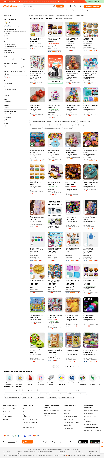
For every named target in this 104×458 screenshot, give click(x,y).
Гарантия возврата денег (29, 411)
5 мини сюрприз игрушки (13, 390)
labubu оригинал (28, 397)
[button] (54, 6)
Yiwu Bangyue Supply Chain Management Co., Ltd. (90, 48)
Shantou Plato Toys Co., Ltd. (37, 46)
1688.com (35, 449)
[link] (102, 442)
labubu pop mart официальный (39, 125)
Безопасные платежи (29, 408)
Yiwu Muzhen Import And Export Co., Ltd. (73, 82)
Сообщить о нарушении (70, 428)
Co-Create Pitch (7, 411)
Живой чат (66, 413)
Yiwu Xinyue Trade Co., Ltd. (54, 115)
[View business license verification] (66, 455)
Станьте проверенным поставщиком (90, 420)
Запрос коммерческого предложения (50, 414)
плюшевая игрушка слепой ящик (66, 390)
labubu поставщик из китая (67, 397)
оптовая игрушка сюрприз (13, 393)
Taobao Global (58, 449)
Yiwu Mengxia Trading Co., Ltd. (73, 258)
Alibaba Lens (11, 442)
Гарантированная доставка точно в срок (30, 415)
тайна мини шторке (83, 390)
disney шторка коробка (28, 390)
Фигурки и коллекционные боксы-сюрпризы (61, 15)
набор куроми (82, 125)
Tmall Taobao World (44, 449)
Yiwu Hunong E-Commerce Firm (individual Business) (55, 258)
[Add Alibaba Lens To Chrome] (27, 441)
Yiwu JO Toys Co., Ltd (88, 258)
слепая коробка (40, 397)
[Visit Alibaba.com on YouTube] (98, 430)
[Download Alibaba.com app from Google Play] (95, 441)
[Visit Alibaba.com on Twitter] (91, 430)
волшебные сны (52, 397)
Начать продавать (88, 413)
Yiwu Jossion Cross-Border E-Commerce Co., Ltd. (37, 114)
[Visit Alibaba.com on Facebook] (85, 430)
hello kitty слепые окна (37, 128)
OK (24, 59)
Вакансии (5, 419)
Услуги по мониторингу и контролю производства (30, 423)
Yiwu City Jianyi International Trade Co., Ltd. (73, 48)
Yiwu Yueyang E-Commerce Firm (90, 189)
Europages (75, 449)
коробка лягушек (68, 128)
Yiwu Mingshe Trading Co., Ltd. (90, 226)
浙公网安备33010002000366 (78, 455)
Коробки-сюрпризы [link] (80, 15)
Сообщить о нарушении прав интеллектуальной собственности (71, 424)
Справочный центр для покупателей (70, 409)
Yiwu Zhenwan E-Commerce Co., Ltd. (55, 50)
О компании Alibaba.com (10, 405)
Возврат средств (68, 419)
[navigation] (15, 191)
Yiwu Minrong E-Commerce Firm (73, 194)
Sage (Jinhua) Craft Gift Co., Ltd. (55, 159)
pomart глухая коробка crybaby (78, 393)
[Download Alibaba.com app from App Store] (83, 441)
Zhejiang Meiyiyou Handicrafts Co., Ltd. (37, 224)
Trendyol (69, 449)
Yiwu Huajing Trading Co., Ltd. (55, 192)
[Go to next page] (77, 366)
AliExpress (28, 449)
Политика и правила (28, 427)
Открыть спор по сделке (70, 416)
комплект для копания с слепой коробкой (65, 121)
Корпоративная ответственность (7, 415)
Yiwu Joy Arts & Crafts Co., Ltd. (73, 114)
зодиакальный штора (85, 121)
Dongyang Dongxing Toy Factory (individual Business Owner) (37, 82)
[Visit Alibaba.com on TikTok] (101, 430)
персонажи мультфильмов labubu (46, 390)
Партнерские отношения (90, 424)
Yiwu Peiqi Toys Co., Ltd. (89, 159)
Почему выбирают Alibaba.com (11, 408)
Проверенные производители (51, 410)
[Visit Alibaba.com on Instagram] (95, 430)
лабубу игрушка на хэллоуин (30, 393)
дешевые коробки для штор (59, 393)
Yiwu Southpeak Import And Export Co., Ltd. (37, 159)
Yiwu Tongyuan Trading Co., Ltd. (73, 226)
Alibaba (31, 15)
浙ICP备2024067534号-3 (93, 455)
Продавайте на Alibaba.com (91, 410)
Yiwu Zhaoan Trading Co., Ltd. (90, 114)
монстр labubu (45, 393)
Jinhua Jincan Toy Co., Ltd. (36, 291)
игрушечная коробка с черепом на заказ (41, 121)
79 (73, 366)
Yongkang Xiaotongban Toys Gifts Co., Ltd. (37, 258)
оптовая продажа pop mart (13, 397)
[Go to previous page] (51, 366)
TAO (65, 449)
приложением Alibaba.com (69, 442)
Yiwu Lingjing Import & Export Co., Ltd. (73, 157)
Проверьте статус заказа (90, 416)
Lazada (52, 449)
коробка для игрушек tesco (53, 128)
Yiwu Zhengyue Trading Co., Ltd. (37, 191)
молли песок (54, 125)
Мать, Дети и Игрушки (41, 15)
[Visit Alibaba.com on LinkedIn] (88, 430)
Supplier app (46, 442)
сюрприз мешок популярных (68, 125)
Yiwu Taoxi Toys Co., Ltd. (89, 82)
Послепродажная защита (30, 419)
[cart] (75, 6)
